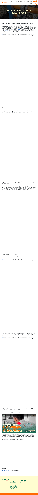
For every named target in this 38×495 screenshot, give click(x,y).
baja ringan (6, 30)
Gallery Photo (29, 1)
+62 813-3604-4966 (6, 470)
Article (31, 3)
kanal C (19, 29)
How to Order (22, 1)
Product (16, 1)
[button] (18, 2)
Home (12, 1)
